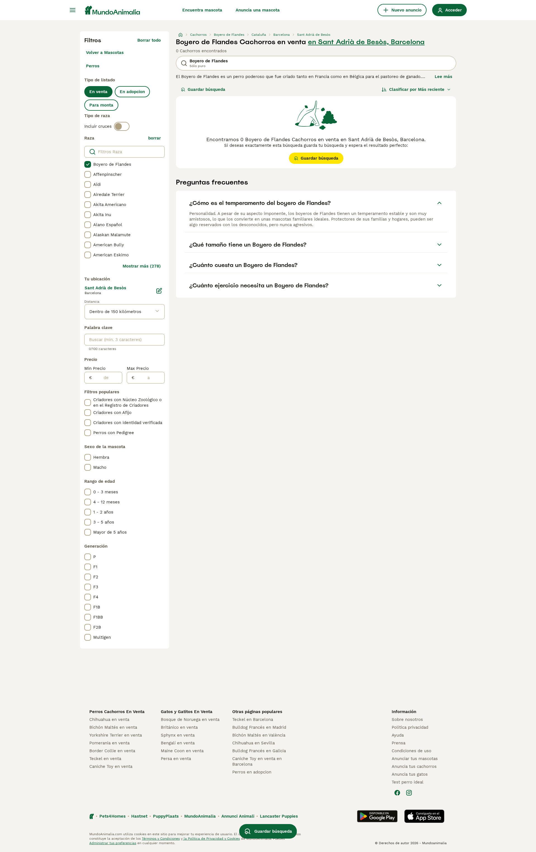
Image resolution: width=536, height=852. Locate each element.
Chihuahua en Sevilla (253, 743)
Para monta (101, 105)
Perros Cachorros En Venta (117, 711)
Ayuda (398, 735)
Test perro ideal (407, 782)
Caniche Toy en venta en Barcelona (257, 761)
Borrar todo (149, 40)
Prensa (398, 743)
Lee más (443, 76)
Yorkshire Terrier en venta (115, 735)
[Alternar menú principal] (72, 10)
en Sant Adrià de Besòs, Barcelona (366, 42)
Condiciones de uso (411, 750)
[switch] (122, 126)
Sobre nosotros (407, 719)
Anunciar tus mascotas (415, 758)
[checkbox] (87, 164)
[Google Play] (377, 816)
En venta (98, 91)
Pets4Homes (112, 816)
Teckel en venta (105, 758)
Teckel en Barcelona (252, 719)
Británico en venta (179, 727)
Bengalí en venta (178, 743)
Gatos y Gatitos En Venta (186, 711)
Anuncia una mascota (258, 10)
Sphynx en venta (178, 735)
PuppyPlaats (166, 816)
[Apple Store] (424, 816)
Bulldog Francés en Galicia (259, 750)
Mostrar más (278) (142, 266)
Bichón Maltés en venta (113, 727)
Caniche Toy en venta (110, 766)
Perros (92, 65)
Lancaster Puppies (279, 816)
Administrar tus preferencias (112, 843)
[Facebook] (397, 792)
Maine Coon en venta (182, 750)
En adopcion (132, 91)
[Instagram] (409, 792)
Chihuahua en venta (109, 719)
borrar (154, 138)
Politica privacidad (410, 727)
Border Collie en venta (112, 750)
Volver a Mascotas (105, 52)
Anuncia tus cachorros (414, 766)
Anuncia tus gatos (410, 774)
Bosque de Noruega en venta (190, 719)
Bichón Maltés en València (258, 735)
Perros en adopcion (251, 772)
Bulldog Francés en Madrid (259, 727)
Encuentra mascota (202, 10)
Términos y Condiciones (161, 839)
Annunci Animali (237, 816)
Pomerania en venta (109, 743)
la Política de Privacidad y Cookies (211, 839)
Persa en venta (176, 758)
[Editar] (159, 290)
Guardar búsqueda (206, 89)
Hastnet (139, 816)
